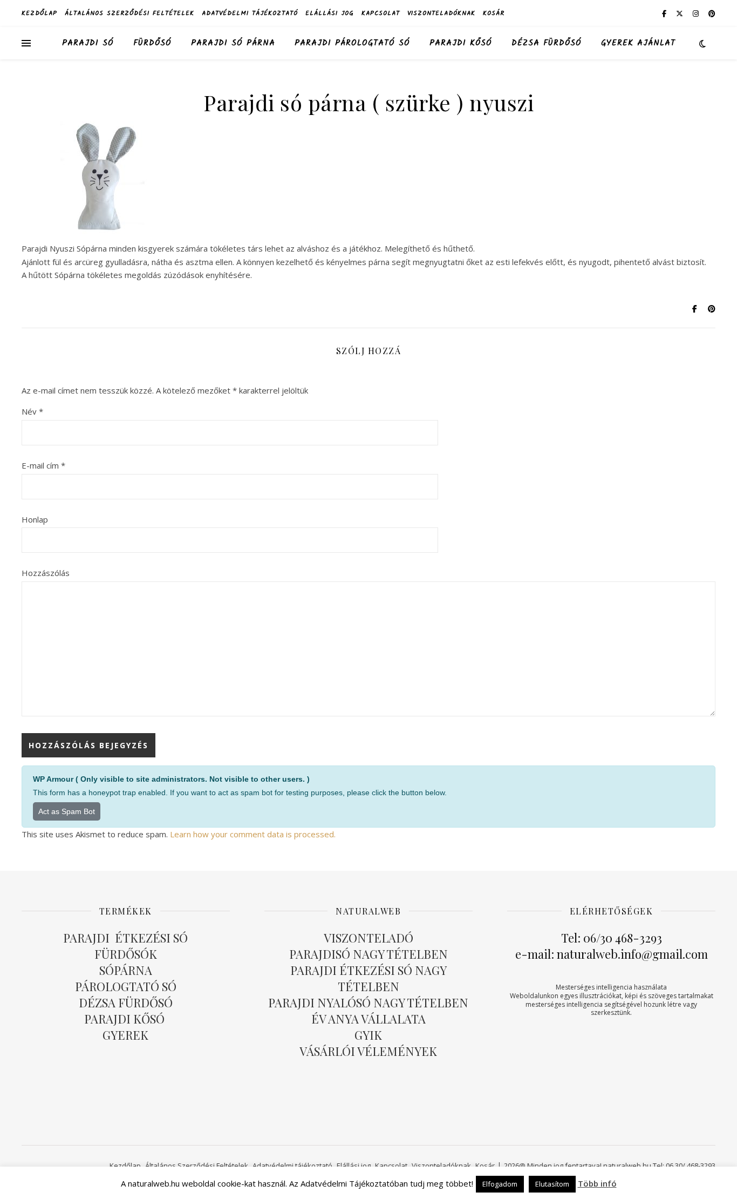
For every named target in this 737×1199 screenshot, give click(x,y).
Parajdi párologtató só (352, 43)
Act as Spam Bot (66, 811)
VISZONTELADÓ (368, 938)
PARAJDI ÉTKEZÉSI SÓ (125, 938)
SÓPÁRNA (125, 970)
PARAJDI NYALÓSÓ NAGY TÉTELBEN (368, 1002)
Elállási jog (329, 13)
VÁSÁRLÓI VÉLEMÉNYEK (368, 1051)
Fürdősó (152, 43)
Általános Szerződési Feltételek (129, 13)
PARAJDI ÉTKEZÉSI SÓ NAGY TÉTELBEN (368, 978)
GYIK (368, 1035)
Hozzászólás (46, 572)
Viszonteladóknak (441, 13)
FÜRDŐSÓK (125, 954)
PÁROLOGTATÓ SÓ (125, 986)
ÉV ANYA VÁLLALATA (368, 1019)
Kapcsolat (380, 13)
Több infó (597, 1183)
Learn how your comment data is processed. (253, 834)
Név (32, 411)
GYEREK (125, 1035)
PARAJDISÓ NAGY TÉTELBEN (368, 954)
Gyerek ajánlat (638, 43)
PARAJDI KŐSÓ (125, 1019)
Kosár (493, 13)
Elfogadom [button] (499, 1184)
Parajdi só (88, 43)
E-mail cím (43, 465)
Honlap (35, 519)
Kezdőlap (39, 13)
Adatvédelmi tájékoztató (250, 13)
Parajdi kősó (460, 43)
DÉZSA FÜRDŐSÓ (546, 43)
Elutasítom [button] (552, 1184)
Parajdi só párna (233, 43)
